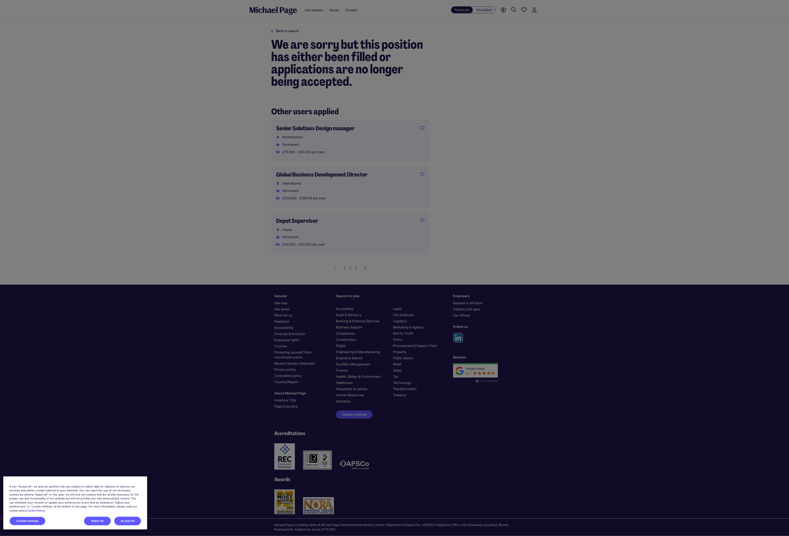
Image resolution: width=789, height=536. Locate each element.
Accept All (127, 520)
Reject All (97, 520)
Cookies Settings (27, 520)
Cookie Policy (36, 510)
